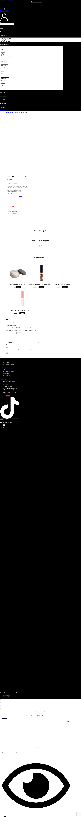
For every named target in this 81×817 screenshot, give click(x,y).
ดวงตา (11, 112)
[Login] (4, 20)
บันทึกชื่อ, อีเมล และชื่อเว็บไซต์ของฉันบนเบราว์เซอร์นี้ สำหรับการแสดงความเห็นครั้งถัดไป (27, 350)
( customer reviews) (13, 183)
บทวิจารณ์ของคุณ (10, 342)
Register (68, 721)
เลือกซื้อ (22, 313)
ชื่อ (7, 344)
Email (3, 752)
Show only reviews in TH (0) (12, 325)
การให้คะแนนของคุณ (11, 332)
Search (1, 21)
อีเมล (7, 347)
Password (4, 755)
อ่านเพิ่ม (18, 287)
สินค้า (7, 112)
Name (1, 425)
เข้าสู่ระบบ (2, 110)
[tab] (40, 207)
